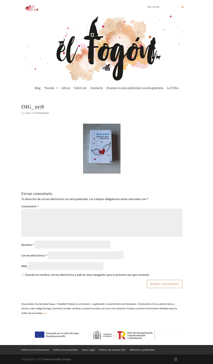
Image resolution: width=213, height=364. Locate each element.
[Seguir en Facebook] (169, 7)
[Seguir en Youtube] (189, 7)
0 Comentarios (41, 113)
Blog (37, 88)
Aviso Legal (88, 349)
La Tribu (173, 88)
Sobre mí (80, 88)
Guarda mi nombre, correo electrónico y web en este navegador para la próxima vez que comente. (87, 275)
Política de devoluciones (35, 349)
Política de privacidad (65, 349)
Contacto (96, 88)
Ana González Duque (57, 359)
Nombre (27, 245)
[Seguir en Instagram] (175, 7)
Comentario (29, 206)
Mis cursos (153, 7)
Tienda (49, 88)
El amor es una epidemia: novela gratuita (134, 88)
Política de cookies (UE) (112, 349)
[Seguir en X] (182, 7)
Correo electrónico (34, 255)
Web (24, 266)
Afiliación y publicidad (142, 349)
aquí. (45, 313)
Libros (65, 88)
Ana (28, 113)
